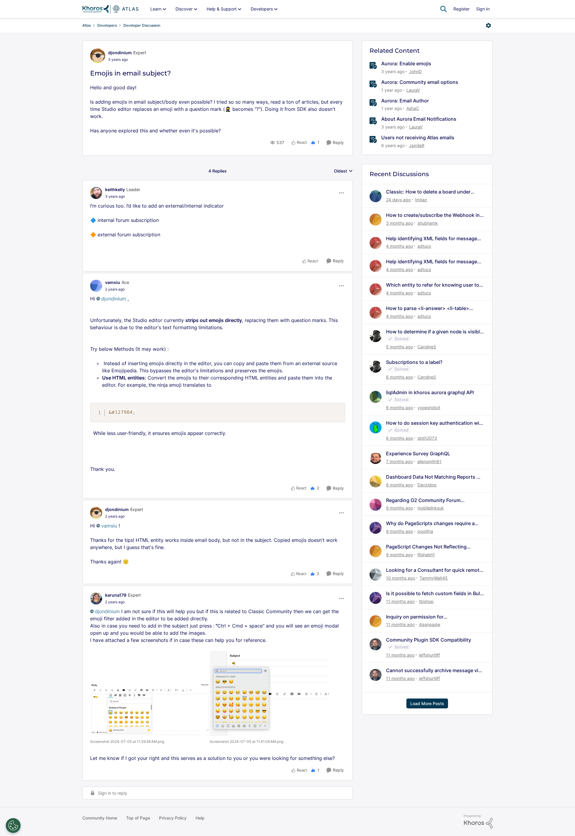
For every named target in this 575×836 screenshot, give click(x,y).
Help (200, 817)
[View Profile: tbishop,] (376, 598)
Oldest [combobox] (343, 171)
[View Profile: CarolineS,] (376, 336)
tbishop (426, 601)
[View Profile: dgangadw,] (376, 621)
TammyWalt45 (434, 577)
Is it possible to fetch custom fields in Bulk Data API (434, 593)
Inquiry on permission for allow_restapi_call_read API (417, 617)
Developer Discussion (141, 25)
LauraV (413, 90)
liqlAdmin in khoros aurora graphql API (430, 392)
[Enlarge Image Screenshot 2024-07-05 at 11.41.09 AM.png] (269, 693)
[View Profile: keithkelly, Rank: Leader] (96, 193)
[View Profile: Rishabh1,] (376, 551)
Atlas (86, 25)
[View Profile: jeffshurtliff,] (376, 644)
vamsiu (112, 282)
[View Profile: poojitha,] (376, 528)
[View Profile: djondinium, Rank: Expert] (97, 55)
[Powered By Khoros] (478, 822)
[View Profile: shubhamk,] (376, 220)
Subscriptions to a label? (414, 362)
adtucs (424, 246)
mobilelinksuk (430, 507)
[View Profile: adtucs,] (376, 243)
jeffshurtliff (429, 654)
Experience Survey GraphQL (418, 453)
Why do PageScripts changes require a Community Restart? (430, 523)
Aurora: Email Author (405, 101)
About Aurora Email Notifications (418, 119)
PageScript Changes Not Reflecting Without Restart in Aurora (426, 547)
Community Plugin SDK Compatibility (428, 640)
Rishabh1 (426, 554)
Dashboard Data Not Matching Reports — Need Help (433, 477)
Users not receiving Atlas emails (417, 137)
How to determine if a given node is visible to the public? (434, 332)
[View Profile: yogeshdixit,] (376, 397)
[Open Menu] (488, 25)
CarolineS (426, 346)
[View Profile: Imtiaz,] (376, 196)
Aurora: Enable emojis (406, 63)
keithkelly (115, 189)
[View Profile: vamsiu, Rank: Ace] (96, 286)
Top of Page (138, 817)
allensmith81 (429, 461)
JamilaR (416, 145)
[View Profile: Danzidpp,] (376, 481)
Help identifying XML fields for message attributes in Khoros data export (431, 238)
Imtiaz (421, 199)
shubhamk (427, 223)
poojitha (425, 531)
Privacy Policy (173, 817)
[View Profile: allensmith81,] (376, 458)
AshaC (412, 108)
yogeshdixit (428, 407)
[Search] (443, 9)
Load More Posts (427, 703)
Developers (107, 25)
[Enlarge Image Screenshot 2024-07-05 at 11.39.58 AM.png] (150, 709)
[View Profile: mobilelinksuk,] (376, 505)
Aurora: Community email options (419, 82)
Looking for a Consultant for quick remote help (434, 570)
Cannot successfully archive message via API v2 (433, 670)
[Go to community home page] (110, 8)
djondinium (120, 52)
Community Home (99, 817)
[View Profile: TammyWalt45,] (376, 574)
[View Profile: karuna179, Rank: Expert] (96, 598)
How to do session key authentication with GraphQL (435, 423)
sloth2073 (427, 438)
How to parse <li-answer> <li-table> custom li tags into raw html (427, 308)
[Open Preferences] (13, 825)
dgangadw (429, 624)
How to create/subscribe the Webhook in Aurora (433, 215)
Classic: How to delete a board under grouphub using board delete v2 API (428, 192)
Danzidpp (427, 484)
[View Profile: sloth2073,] (376, 427)
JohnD (415, 71)
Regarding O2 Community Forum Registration (423, 500)
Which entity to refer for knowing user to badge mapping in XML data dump (432, 285)
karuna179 (115, 595)
